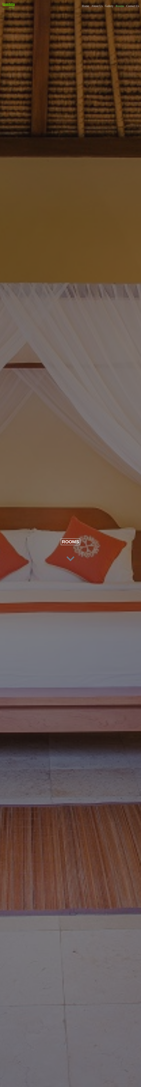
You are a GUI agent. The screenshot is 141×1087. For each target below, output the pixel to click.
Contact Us (132, 6)
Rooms (120, 6)
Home (85, 6)
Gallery (109, 6)
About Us (97, 6)
